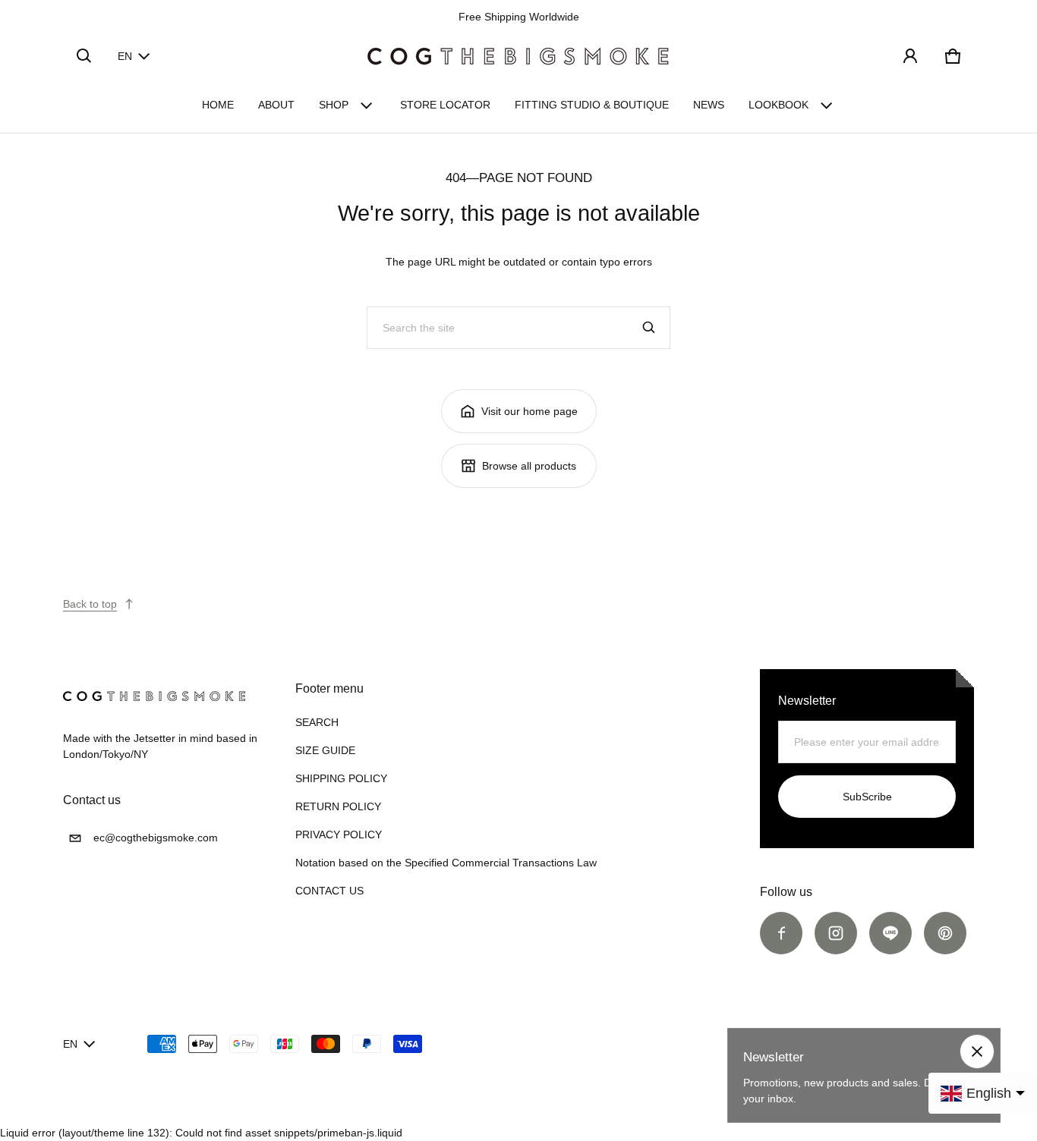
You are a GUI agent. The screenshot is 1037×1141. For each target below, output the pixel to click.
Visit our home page (529, 411)
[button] (84, 56)
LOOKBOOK (778, 105)
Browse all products (529, 466)
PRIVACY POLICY (338, 834)
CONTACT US (329, 891)
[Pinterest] (945, 933)
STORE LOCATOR (445, 105)
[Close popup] (977, 1051)
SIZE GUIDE (325, 750)
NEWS (708, 105)
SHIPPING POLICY (341, 778)
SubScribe (867, 797)
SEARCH (317, 722)
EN (125, 56)
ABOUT (276, 105)
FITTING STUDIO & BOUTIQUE (592, 105)
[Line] (890, 933)
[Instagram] (836, 933)
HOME (218, 105)
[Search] (649, 327)
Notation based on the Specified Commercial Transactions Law (446, 863)
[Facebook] (781, 933)
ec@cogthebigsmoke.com (155, 837)
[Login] (910, 56)
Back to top (90, 604)
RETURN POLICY (338, 806)
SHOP (333, 105)
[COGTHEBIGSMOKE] (518, 56)
